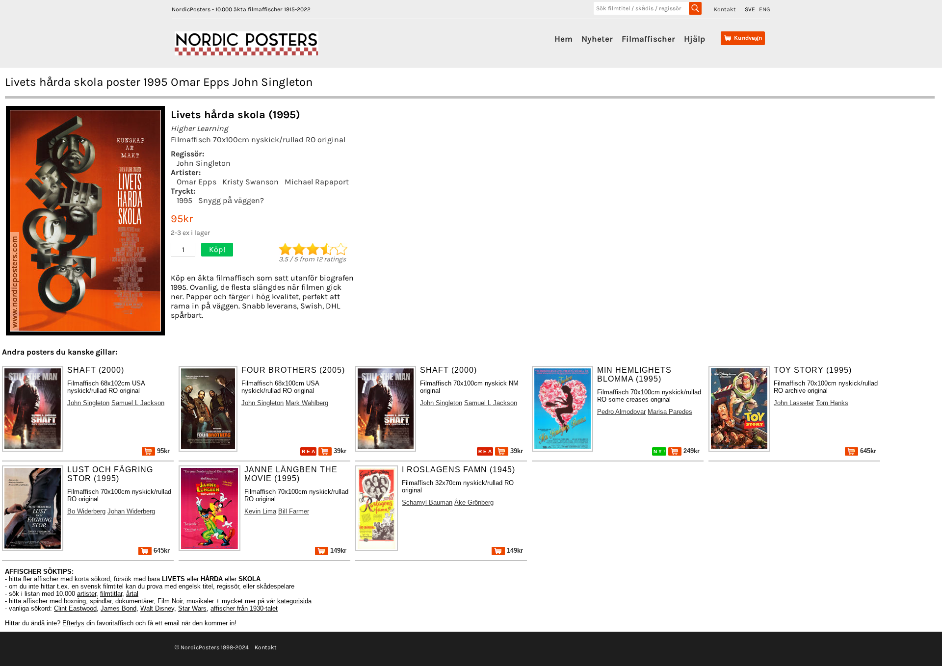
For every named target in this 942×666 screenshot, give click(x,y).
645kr (867, 451)
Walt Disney (157, 608)
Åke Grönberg (474, 502)
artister (86, 593)
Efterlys (73, 623)
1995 (184, 200)
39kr (339, 451)
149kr (337, 550)
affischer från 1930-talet (244, 608)
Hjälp (694, 39)
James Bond (118, 608)
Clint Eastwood (75, 608)
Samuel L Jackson (137, 403)
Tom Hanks (832, 403)
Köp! (217, 249)
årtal (132, 593)
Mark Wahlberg (307, 403)
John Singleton (204, 163)
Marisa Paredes (670, 411)
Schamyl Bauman (427, 502)
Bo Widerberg (86, 511)
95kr (162, 451)
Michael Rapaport (317, 181)
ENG (764, 9)
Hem (563, 39)
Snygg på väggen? (231, 200)
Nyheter (597, 39)
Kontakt (725, 9)
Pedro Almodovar (621, 411)
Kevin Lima (260, 511)
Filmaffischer (648, 39)
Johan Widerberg (131, 511)
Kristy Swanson (250, 181)
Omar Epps (196, 181)
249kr (690, 451)
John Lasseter (794, 403)
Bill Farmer (293, 511)
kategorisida (294, 601)
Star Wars (192, 608)
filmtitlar (111, 593)
